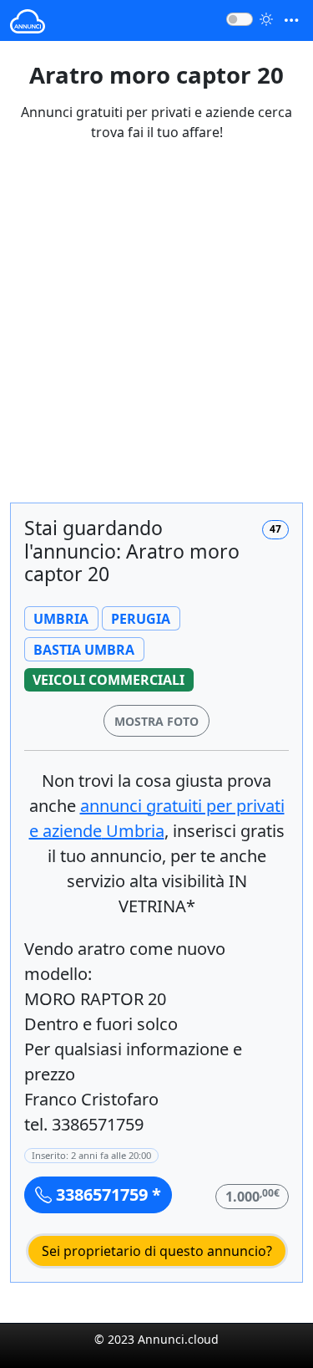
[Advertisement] (156, 332)
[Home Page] (27, 20)
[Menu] (291, 20)
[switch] (239, 19)
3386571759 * (106, 1194)
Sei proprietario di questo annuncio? (157, 1251)
